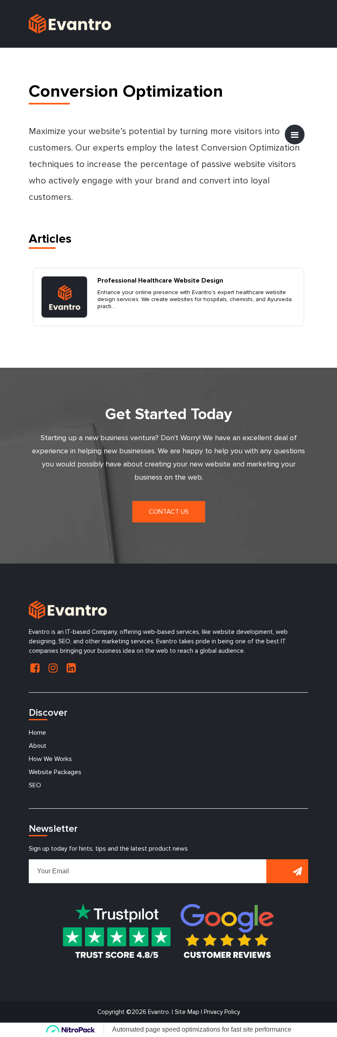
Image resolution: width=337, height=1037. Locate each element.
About (37, 746)
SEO (35, 785)
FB (35, 668)
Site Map (187, 1012)
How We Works (50, 759)
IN (53, 668)
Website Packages (55, 772)
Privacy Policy (222, 1012)
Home (37, 732)
